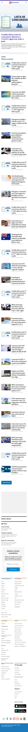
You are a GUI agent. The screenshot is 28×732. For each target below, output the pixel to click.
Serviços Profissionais (6, 640)
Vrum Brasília (18, 674)
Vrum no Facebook (5, 679)
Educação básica (18, 581)
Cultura (16, 593)
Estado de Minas (18, 691)
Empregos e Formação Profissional (6, 636)
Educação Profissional (19, 600)
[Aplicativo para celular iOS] (20, 706)
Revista (16, 681)
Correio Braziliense (5, 578)
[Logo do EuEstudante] (14, 2)
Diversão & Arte (4, 593)
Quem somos (4, 612)
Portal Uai (17, 693)
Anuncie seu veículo (5, 668)
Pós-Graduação (18, 602)
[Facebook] (7, 719)
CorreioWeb (4, 621)
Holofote (3, 604)
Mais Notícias (6, 482)
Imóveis (3, 631)
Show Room (17, 636)
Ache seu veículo (5, 666)
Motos (2, 676)
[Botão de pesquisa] (26, 2)
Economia (3, 589)
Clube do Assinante (5, 656)
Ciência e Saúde (4, 600)
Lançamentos (18, 629)
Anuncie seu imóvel (19, 625)
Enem (16, 589)
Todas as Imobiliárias (19, 644)
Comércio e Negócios (6, 642)
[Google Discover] (21, 719)
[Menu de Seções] (2, 2)
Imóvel (16, 621)
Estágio (16, 587)
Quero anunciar (4, 629)
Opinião (3, 602)
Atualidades (17, 683)
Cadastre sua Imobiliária (20, 646)
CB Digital (3, 652)
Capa (2, 581)
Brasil (2, 587)
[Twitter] (10, 719)
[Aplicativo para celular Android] (20, 711)
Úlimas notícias (18, 631)
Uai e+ (16, 696)
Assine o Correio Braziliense (5, 659)
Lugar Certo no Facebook (20, 642)
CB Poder (17, 672)
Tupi (15, 698)
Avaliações (3, 672)
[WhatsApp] (3, 719)
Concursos (17, 606)
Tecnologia (3, 606)
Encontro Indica (18, 685)
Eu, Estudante (18, 578)
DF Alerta (17, 668)
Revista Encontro (19, 677)
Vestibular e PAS (18, 596)
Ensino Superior (18, 583)
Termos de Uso (4, 616)
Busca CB (3, 654)
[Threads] (24, 719)
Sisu (15, 598)
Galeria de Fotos (18, 640)
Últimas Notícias (18, 591)
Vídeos (2, 674)
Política (3, 585)
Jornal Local (17, 670)
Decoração (17, 638)
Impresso (3, 645)
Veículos (3, 633)
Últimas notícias (7, 59)
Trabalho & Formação (19, 585)
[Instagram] (14, 719)
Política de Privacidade (6, 614)
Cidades (3, 583)
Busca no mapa (18, 627)
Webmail (3, 623)
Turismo (3, 608)
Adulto (2, 638)
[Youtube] (17, 719)
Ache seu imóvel (18, 623)
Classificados (4, 626)
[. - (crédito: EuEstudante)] (14, 22)
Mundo (2, 591)
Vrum (2, 664)
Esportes (3, 596)
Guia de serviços (18, 633)
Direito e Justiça (4, 598)
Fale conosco (17, 604)
